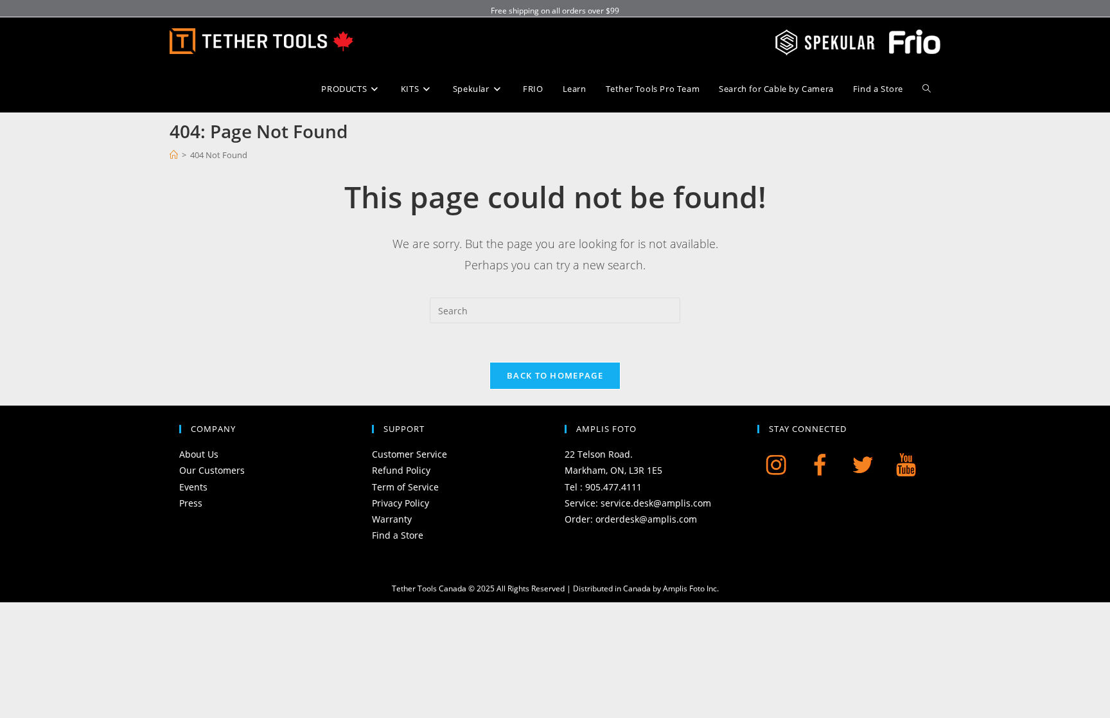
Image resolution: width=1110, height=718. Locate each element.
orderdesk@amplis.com (646, 519)
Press (190, 503)
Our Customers (212, 470)
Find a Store (397, 535)
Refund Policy (401, 470)
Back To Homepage (555, 375)
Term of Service (405, 487)
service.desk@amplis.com (656, 503)
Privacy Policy (400, 503)
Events (193, 487)
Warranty (392, 519)
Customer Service (409, 454)
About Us (198, 454)
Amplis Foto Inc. (691, 588)
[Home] (174, 155)
